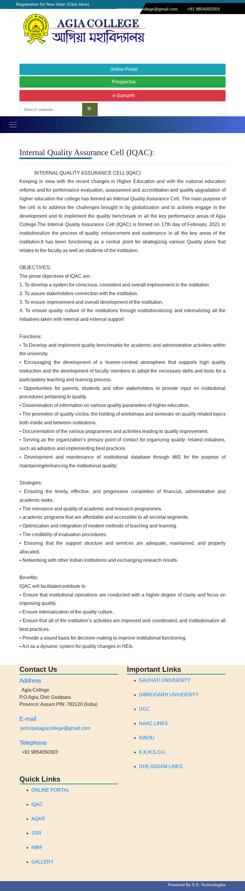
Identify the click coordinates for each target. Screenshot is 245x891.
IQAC (37, 804)
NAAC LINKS (153, 723)
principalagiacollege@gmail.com (55, 728)
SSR (36, 833)
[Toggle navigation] (13, 125)
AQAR (38, 818)
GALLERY (42, 861)
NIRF (37, 847)
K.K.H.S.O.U (152, 752)
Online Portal (123, 69)
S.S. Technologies (209, 884)
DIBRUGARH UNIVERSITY (169, 694)
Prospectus (122, 81)
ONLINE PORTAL (50, 790)
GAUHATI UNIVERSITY (165, 680)
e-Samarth (122, 95)
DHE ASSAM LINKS (161, 766)
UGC (144, 709)
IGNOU (146, 737)
